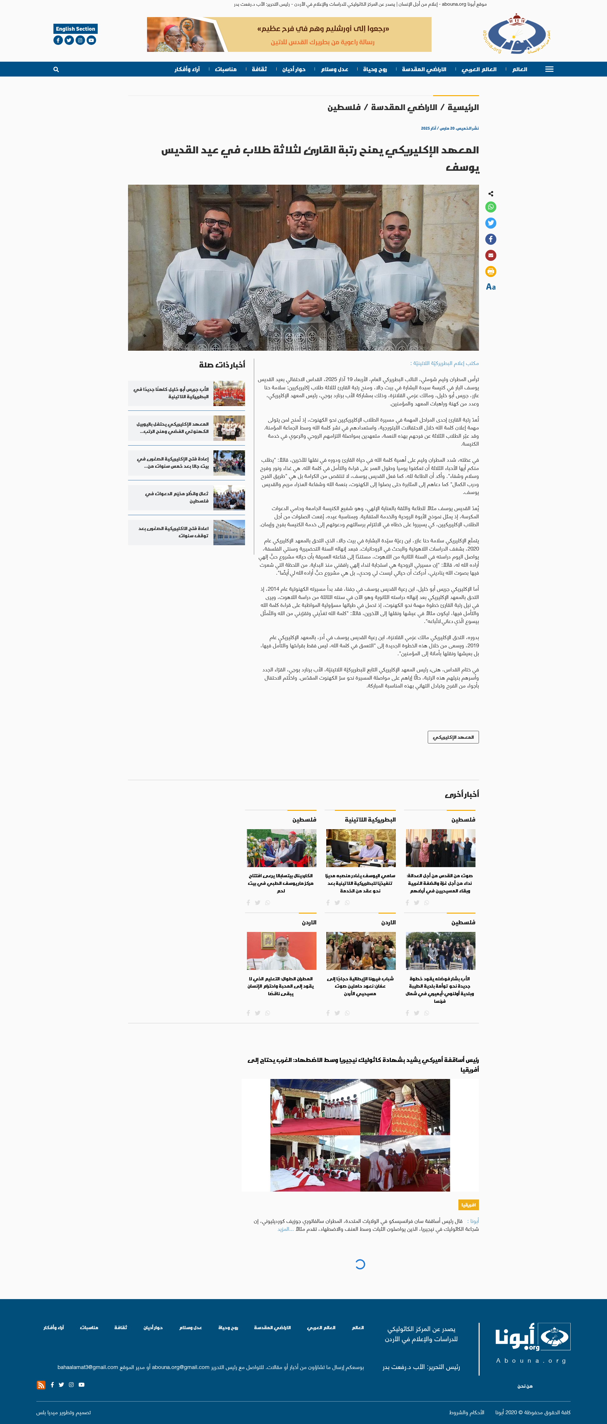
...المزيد (286, 1228)
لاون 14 (467, 1291)
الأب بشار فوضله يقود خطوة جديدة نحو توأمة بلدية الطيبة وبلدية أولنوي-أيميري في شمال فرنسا (440, 990)
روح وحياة (375, 69)
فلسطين (344, 107)
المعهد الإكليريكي (453, 737)
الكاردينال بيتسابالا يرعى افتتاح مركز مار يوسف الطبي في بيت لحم (281, 883)
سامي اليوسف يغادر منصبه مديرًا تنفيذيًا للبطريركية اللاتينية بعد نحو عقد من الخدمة (360, 883)
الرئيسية (463, 107)
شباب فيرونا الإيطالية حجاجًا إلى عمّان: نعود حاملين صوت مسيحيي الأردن (360, 986)
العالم (519, 69)
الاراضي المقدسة (424, 69)
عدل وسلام (334, 69)
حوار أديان (293, 69)
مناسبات (226, 69)
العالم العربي (479, 69)
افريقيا (469, 1205)
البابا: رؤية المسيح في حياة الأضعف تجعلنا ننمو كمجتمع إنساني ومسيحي (377, 1269)
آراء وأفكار (187, 69)
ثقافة (259, 69)
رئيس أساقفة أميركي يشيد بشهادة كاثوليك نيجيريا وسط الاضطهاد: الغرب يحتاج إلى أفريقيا (363, 1064)
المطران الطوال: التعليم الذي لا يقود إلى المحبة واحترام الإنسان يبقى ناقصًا (281, 986)
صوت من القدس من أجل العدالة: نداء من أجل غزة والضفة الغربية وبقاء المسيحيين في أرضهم (440, 883)
